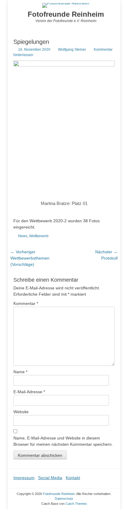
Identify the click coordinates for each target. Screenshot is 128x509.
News (22, 236)
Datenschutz (64, 498)
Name (20, 371)
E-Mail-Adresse (29, 391)
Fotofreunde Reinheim (66, 14)
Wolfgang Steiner (72, 49)
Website (21, 411)
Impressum (24, 477)
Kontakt (73, 477)
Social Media (50, 477)
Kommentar (25, 303)
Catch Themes (76, 503)
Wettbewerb (39, 236)
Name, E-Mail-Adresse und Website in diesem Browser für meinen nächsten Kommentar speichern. (63, 441)
